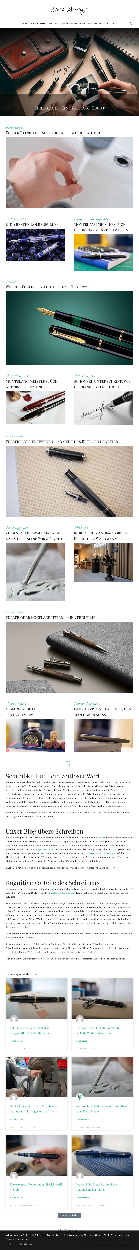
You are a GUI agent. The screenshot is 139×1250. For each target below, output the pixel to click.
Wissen (94, 23)
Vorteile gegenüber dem (63, 892)
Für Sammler (17, 376)
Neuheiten (84, 23)
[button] (69, 1215)
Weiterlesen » (16, 1041)
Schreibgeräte (44, 23)
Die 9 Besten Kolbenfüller (32, 224)
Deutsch (110, 23)
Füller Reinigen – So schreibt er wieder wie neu (54, 132)
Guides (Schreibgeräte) (92, 219)
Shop (101, 23)
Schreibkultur (28, 23)
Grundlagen (15, 127)
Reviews (57, 23)
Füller (11, 281)
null (69, 761)
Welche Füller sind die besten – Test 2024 (47, 286)
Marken (81, 528)
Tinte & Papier (70, 23)
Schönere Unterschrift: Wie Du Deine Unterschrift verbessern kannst (102, 387)
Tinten (51, 849)
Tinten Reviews (18, 703)
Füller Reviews (86, 703)
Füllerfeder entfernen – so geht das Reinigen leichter (62, 441)
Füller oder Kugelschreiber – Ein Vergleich (50, 617)
